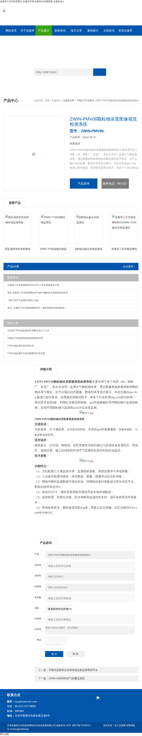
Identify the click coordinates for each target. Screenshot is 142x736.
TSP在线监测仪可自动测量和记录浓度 (26, 353)
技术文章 (76, 30)
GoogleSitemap (21, 729)
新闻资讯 (60, 30)
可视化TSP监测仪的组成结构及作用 (25, 338)
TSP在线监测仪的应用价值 (20, 345)
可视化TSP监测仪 (85, 100)
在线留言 (109, 30)
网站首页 (11, 30)
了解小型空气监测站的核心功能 (22, 300)
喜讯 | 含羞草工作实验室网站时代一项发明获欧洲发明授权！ (37, 308)
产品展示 (43, 30)
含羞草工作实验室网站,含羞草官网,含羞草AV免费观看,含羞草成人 (32, 1)
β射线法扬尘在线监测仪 (88, 248)
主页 (47, 100)
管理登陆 (130, 725)
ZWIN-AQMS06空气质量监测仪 (67, 678)
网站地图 (4, 734)
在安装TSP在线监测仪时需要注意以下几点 (28, 330)
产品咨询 (83, 183)
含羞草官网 (68, 100)
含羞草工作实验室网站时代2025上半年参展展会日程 (33, 285)
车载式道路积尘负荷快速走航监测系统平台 (73, 669)
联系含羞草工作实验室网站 (125, 32)
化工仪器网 (120, 725)
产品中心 (56, 100)
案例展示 (92, 30)
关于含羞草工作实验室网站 (27, 32)
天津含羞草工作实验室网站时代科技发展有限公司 (31, 725)
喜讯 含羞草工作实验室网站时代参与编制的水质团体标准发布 (37, 292)
